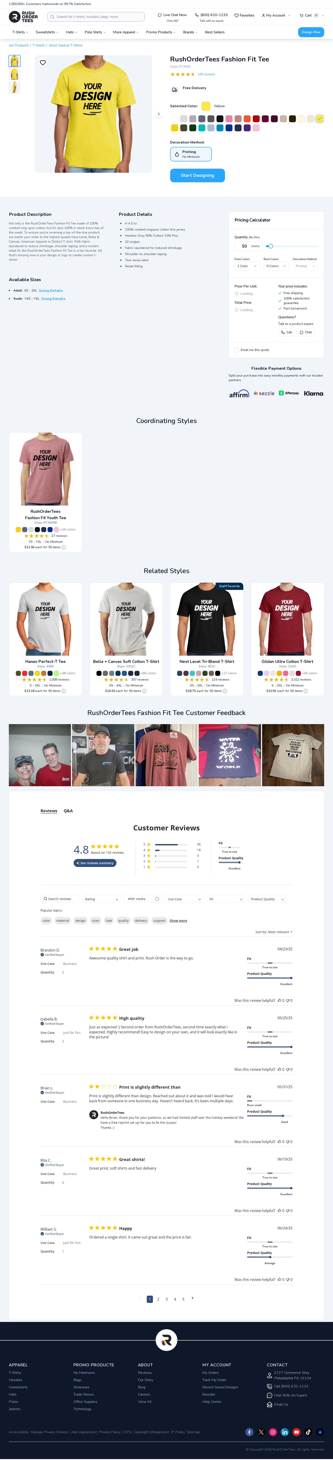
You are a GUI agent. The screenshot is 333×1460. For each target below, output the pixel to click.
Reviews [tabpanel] (49, 810)
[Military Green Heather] (18, 673)
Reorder (208, 1394)
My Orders (210, 1372)
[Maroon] (274, 118)
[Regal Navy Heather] (50, 673)
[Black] (220, 118)
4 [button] (175, 1299)
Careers (144, 1394)
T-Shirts (38, 45)
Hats (13, 1394)
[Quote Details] (63, 547)
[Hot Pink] (229, 118)
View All (145, 1401)
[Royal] (229, 127)
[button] (40, 755)
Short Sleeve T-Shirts (66, 45)
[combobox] (96, 17)
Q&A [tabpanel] (68, 810)
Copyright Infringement (151, 1432)
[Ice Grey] (183, 118)
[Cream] (310, 118)
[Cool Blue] (118, 673)
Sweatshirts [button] (45, 32)
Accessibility (19, 1432)
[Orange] (247, 118)
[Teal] (201, 127)
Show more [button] (178, 920)
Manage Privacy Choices (49, 1432)
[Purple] (247, 127)
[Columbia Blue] (124, 673)
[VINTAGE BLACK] (217, 673)
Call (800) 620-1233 (291, 1386)
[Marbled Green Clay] (31, 673)
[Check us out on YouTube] (296, 1432)
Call (289, 332)
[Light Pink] (256, 127)
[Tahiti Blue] (192, 673)
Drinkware (81, 1387)
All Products (19, 45)
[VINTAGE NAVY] (179, 673)
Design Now (311, 32)
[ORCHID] (266, 673)
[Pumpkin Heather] (43, 673)
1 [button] (150, 1299)
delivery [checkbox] (141, 920)
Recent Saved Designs (220, 1387)
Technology (82, 1408)
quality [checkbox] (123, 920)
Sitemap (193, 1432)
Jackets (14, 1408)
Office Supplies (85, 1401)
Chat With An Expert (290, 1395)
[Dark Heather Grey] (201, 118)
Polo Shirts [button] (93, 32)
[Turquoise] (220, 127)
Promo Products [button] (159, 32)
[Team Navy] (130, 673)
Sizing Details (51, 290)
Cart (311, 15)
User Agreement (83, 1432)
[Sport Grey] (192, 118)
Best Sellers (215, 32)
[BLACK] (99, 673)
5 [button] (183, 1299)
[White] (174, 118)
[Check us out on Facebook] (249, 1432)
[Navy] (238, 127)
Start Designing (197, 175)
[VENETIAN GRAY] (211, 673)
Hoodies (15, 1379)
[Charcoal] (211, 118)
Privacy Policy (110, 1432)
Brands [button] (188, 32)
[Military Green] (183, 127)
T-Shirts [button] (18, 32)
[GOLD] (37, 673)
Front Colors (242, 259)
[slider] (270, 246)
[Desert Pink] (198, 673)
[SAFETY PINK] (285, 673)
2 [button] (158, 1299)
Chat (308, 332)
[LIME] (56, 673)
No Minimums (84, 1372)
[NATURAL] (273, 673)
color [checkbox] (46, 920)
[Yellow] (205, 106)
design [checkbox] (80, 920)
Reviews (145, 1372)
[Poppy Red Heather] (24, 673)
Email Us (281, 1404)
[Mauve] (238, 118)
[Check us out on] (285, 1432)
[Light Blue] (211, 127)
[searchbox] (60, 899)
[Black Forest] (205, 673)
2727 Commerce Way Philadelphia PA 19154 (292, 1375)
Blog (141, 1387)
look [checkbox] (109, 920)
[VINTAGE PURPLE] (186, 673)
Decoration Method (305, 259)
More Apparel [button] (124, 32)
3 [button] (167, 1299)
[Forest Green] (192, 127)
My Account (275, 15)
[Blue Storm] (111, 673)
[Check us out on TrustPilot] (320, 1432)
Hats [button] (70, 32)
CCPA (127, 1432)
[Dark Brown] (292, 118)
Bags (77, 1379)
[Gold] (174, 127)
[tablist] (166, 806)
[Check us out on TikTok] (308, 1432)
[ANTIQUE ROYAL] (260, 673)
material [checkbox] (62, 920)
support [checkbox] (159, 920)
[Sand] (283, 118)
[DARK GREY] (105, 673)
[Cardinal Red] (265, 118)
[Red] (256, 118)
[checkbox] (236, 350)
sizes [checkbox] (95, 920)
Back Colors (271, 259)
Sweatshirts (18, 1387)
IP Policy (178, 1432)
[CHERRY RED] (298, 673)
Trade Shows (83, 1394)
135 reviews (206, 74)
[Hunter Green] (137, 673)
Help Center (211, 1401)
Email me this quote (255, 350)
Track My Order (214, 1379)
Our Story (145, 1379)
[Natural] (301, 118)
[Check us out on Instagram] (273, 1432)
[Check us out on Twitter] (261, 1432)
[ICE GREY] (292, 673)
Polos (13, 1401)
